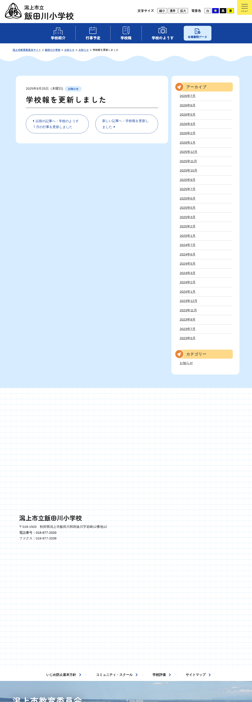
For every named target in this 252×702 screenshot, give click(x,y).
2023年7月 (188, 329)
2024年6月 (188, 254)
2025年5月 (188, 208)
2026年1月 (188, 142)
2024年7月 (188, 245)
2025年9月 (188, 180)
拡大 (183, 10)
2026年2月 (188, 133)
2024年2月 (188, 282)
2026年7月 (188, 96)
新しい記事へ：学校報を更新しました (125, 124)
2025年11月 (188, 161)
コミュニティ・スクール (114, 675)
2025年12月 (188, 152)
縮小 (162, 10)
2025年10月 (188, 170)
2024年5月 (188, 263)
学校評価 (159, 675)
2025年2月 (188, 226)
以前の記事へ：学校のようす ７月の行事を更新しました (57, 124)
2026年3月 (188, 124)
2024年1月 (188, 292)
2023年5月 (188, 338)
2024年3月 (188, 273)
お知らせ (73, 88)
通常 (173, 10)
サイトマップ (196, 675)
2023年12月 (188, 301)
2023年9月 (188, 319)
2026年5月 (188, 114)
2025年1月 (188, 236)
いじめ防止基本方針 (61, 675)
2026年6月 (188, 105)
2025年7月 (188, 189)
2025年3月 (188, 217)
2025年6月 (188, 198)
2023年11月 (188, 310)
